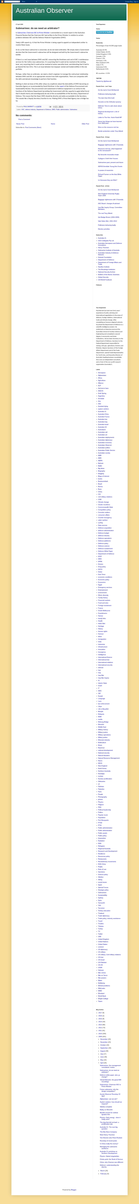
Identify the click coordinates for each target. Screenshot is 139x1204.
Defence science (103, 546)
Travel (100, 921)
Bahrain (100, 463)
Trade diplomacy (103, 916)
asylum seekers (103, 409)
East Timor (101, 574)
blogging (101, 473)
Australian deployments (106, 437)
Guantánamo (102, 613)
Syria (100, 900)
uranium (101, 947)
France (100, 608)
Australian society (104, 453)
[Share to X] (58, 107)
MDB (99, 717)
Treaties (101, 923)
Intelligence (102, 654)
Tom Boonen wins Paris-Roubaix (111, 1138)
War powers (102, 978)
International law (103, 660)
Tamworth (101, 903)
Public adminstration (62, 109)
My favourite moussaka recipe (108, 154)
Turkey (100, 929)
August (103, 1051)
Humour (101, 634)
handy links (102, 618)
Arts (99, 401)
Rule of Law (102, 869)
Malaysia (101, 714)
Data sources (102, 525)
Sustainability (102, 895)
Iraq (99, 673)
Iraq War (101, 675)
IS (98, 680)
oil (99, 784)
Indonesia (101, 644)
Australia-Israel (103, 424)
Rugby (100, 867)
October (103, 1045)
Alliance (100, 383)
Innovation (101, 649)
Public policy (102, 836)
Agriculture (101, 380)
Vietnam (101, 970)
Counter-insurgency (105, 517)
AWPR (100, 460)
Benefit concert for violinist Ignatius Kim (109, 1113)
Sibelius (100, 877)
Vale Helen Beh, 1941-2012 (107, 221)
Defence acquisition (105, 528)
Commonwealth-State (105, 507)
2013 (100, 1025)
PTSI (99, 825)
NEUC (100, 763)
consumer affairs (104, 515)
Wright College (103, 998)
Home (53, 124)
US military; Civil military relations (109, 954)
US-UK (100, 965)
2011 (100, 1030)
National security (103, 753)
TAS (99, 905)
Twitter (100, 934)
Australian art (102, 435)
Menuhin (101, 724)
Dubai (100, 572)
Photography (102, 797)
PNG (99, 807)
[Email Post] (50, 106)
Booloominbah (103, 481)
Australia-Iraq (102, 422)
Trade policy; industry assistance (109, 918)
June (102, 1057)
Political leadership (104, 810)
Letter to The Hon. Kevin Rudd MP (110, 117)
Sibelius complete (106, 1107)
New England (102, 766)
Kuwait (100, 696)
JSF (99, 693)
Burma (100, 486)
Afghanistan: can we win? (108, 1099)
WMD (100, 991)
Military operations (104, 735)
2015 (100, 1019)
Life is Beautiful (103, 709)
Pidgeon (101, 804)
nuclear (100, 776)
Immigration (102, 639)
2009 (100, 1036)
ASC (23, 109)
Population (101, 817)
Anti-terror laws (103, 388)
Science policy (103, 874)
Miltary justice (102, 737)
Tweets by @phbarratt (103, 81)
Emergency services (105, 587)
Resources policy (104, 856)
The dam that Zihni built (106, 98)
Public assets (102, 833)
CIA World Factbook (105, 280)
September (104, 1048)
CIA (99, 494)
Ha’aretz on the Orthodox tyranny (109, 102)
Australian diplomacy (105, 440)
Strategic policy (103, 890)
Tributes (101, 926)
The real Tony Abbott (105, 213)
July (101, 1054)
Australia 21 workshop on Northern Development (108, 1152)
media (100, 719)
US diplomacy (103, 949)
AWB (99, 455)
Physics (100, 802)
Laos (99, 701)
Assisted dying (103, 406)
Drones (100, 564)
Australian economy (105, 442)
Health (100, 621)
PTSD (100, 823)
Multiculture (102, 742)
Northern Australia (104, 771)
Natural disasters (104, 755)
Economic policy (103, 579)
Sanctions (101, 872)
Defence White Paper (105, 551)
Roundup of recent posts (108, 1141)
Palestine (101, 789)
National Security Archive (106, 272)
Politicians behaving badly (107, 94)
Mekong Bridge (103, 722)
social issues (102, 882)
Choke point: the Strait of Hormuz (111, 1159)
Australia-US (102, 427)
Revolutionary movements (107, 861)
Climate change (103, 502)
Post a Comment (24, 119)
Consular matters (104, 512)
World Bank (102, 996)
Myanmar (101, 748)
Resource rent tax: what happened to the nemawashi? (110, 149)
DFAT (100, 556)
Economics (102, 582)
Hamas (100, 616)
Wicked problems (104, 986)
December (104, 1039)
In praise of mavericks (105, 170)
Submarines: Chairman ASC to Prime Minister (110, 1085)
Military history (103, 729)
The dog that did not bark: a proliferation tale (109, 1123)
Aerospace (101, 373)
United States (102, 944)
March (102, 1171)
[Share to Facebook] (60, 107)
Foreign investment (104, 605)
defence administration (106, 530)
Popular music (103, 815)
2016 (100, 1016)
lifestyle (100, 711)
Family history (103, 598)
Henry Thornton (103, 247)
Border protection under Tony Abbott (110, 131)
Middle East (102, 727)
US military (101, 952)
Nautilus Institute (103, 267)
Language (101, 698)
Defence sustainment (105, 548)
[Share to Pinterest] (62, 107)
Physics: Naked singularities (109, 1156)
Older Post (85, 124)
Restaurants (102, 859)
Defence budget (103, 533)
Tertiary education (104, 911)
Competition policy (104, 510)
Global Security (103, 277)
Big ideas (101, 468)
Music (100, 745)
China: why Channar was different (111, 1162)
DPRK (100, 561)
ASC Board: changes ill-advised (109, 203)
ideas (100, 636)
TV (99, 931)
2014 (100, 1021)
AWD (99, 458)
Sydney (100, 898)
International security (105, 665)
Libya (100, 706)
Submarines (73, 109)
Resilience (101, 854)
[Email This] (54, 107)
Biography (101, 471)
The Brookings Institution (106, 269)
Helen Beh (101, 623)
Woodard (101, 993)
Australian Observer (44, 10)
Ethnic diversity (103, 595)
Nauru (100, 761)
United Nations (103, 942)
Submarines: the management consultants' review (110, 1066)
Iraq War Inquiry (103, 678)
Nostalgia (101, 773)
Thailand (101, 913)
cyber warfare (103, 520)
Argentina (101, 396)
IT (98, 688)
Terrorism (101, 908)
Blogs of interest (103, 476)
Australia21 (102, 429)
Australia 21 (102, 238)
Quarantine (102, 838)
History (100, 629)
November (104, 1042)
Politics (100, 812)
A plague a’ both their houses (108, 158)
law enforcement (103, 704)
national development (105, 750)
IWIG (100, 691)
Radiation (101, 841)
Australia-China (103, 414)
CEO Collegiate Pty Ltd (106, 240)
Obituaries (101, 781)
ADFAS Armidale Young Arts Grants (110, 166)
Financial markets (104, 600)
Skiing (100, 879)
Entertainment (103, 590)
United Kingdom (103, 939)
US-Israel (101, 960)
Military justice (103, 732)
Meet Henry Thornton (107, 1135)
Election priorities (104, 229)
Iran (99, 670)
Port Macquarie (103, 820)
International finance (105, 657)
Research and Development (107, 851)
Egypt (100, 585)
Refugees (101, 846)
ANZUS (100, 391)
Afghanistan (102, 375)
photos (100, 799)
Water (100, 980)
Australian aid (102, 432)
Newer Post (20, 124)
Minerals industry (104, 740)
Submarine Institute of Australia (108, 250)
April (102, 1063)
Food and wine (103, 603)
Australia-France (103, 417)
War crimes (102, 973)
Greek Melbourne (104, 610)
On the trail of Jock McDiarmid (108, 90)
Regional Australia (104, 848)
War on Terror (103, 975)
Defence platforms (104, 541)
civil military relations (105, 497)
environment (102, 592)
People (100, 794)
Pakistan (101, 786)
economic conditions (105, 577)
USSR (100, 967)
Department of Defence (43, 109)
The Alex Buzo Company (108, 1132)
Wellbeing (101, 983)
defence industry (30, 109)
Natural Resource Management (109, 758)
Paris (100, 792)
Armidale (101, 398)
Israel (100, 685)
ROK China (102, 864)
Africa (100, 378)
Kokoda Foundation (105, 257)
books (100, 479)
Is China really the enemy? (109, 1144)
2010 (100, 1033)
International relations (105, 662)
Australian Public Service (106, 450)
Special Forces (103, 887)
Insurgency (102, 652)
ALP (99, 385)
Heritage (101, 626)
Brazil (100, 484)
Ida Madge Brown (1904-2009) (108, 217)
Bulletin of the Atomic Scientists (108, 274)
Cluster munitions (104, 504)
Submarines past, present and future (110, 162)
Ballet (100, 466)
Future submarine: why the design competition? (109, 1090)
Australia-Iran (102, 419)
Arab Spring (102, 393)
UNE (99, 936)
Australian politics (104, 448)
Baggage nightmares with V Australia (110, 145)
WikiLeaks (101, 988)
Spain (100, 885)
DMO (53, 109)
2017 (100, 1013)
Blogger (73, 1190)
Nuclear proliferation (105, 779)
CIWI (99, 499)
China (100, 492)
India (99, 642)
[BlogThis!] (56, 107)
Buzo (100, 489)
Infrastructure (102, 647)
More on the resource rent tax (108, 127)
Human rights (102, 631)
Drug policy (102, 567)
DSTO (100, 569)
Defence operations (105, 538)
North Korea (102, 768)
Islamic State (102, 683)
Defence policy (103, 543)
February (103, 1174)
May (102, 1060)
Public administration (105, 828)
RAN (99, 843)
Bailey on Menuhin (106, 1110)
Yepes (100, 1001)
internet (100, 667)
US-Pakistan (102, 962)
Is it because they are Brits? (107, 180)
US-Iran (100, 957)
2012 (100, 1027)
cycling (100, 523)
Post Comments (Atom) (33, 127)
